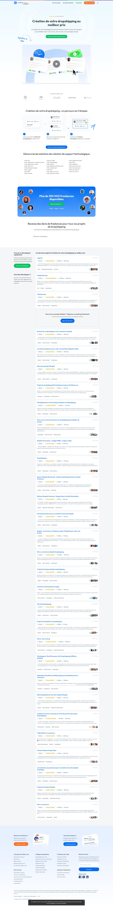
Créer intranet (28, 173)
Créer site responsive (74, 168)
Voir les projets (56, 3)
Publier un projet (89, 3)
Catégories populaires (42, 854)
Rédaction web (40, 863)
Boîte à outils (17, 861)
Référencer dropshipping (40, 236)
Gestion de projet (40, 872)
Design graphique (40, 865)
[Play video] (56, 64)
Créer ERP (27, 171)
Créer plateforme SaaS (75, 160)
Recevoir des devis (56, 204)
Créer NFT (49, 169)
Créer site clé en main (75, 166)
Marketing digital (40, 867)
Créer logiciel (50, 164)
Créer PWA (72, 162)
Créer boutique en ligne (30, 168)
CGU (39, 896)
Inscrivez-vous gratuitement (21, 277)
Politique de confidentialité (29, 896)
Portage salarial (18, 881)
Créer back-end (28, 166)
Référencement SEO (41, 861)
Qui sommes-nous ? (19, 857)
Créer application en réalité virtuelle (34, 162)
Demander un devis (19, 872)
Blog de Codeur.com (19, 863)
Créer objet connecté (52, 171)
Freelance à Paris (62, 857)
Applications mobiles (41, 870)
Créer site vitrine (73, 171)
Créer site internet (74, 169)
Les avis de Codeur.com (20, 865)
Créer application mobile (31, 164)
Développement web (41, 857)
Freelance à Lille (61, 863)
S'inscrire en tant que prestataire (23, 877)
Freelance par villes (63, 854)
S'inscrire (89, 869)
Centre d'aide (60, 874)
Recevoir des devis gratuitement (56, 36)
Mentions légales (18, 896)
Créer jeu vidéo (51, 160)
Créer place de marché (53, 173)
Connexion (79, 3)
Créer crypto (27, 169)
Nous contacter (61, 877)
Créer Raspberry (73, 164)
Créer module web (52, 168)
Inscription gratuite (68, 3)
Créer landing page (52, 162)
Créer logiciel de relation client (55, 166)
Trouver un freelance (19, 874)
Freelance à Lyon (61, 859)
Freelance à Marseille (63, 861)
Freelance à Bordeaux (63, 865)
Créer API (27, 160)
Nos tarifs (16, 859)
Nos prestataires (18, 879)
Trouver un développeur (22, 265)
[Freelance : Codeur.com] (22, 2)
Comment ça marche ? (63, 872)
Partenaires (17, 883)
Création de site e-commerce (44, 859)
